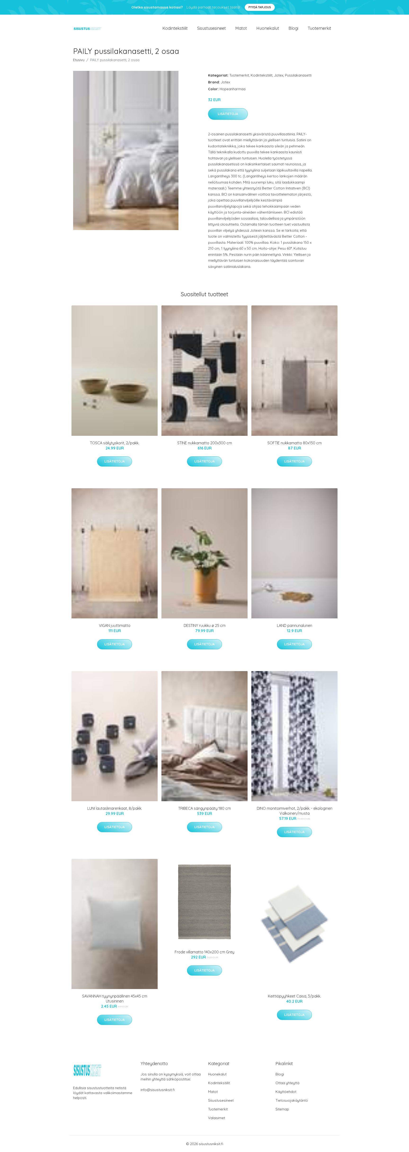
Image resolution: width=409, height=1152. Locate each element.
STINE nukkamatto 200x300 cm (204, 443)
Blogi (293, 28)
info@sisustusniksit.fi (158, 1090)
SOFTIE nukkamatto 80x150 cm (294, 443)
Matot (241, 28)
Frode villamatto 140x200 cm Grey (204, 952)
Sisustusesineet (211, 28)
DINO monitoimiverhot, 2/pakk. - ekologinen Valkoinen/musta (294, 811)
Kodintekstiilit (175, 28)
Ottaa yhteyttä (287, 1083)
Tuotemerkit (319, 28)
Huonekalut (267, 28)
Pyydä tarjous (260, 7)
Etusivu (78, 60)
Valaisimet (216, 1118)
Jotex (278, 75)
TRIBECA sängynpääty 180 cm (204, 808)
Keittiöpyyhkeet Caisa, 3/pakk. (294, 996)
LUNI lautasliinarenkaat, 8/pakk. (114, 808)
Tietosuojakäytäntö (292, 1100)
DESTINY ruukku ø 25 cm (205, 625)
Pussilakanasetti (298, 75)
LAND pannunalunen (294, 625)
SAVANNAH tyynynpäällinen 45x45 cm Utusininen (114, 998)
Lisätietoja (228, 114)
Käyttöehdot (286, 1091)
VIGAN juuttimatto (114, 625)
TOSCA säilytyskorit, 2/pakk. (114, 443)
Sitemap (282, 1109)
